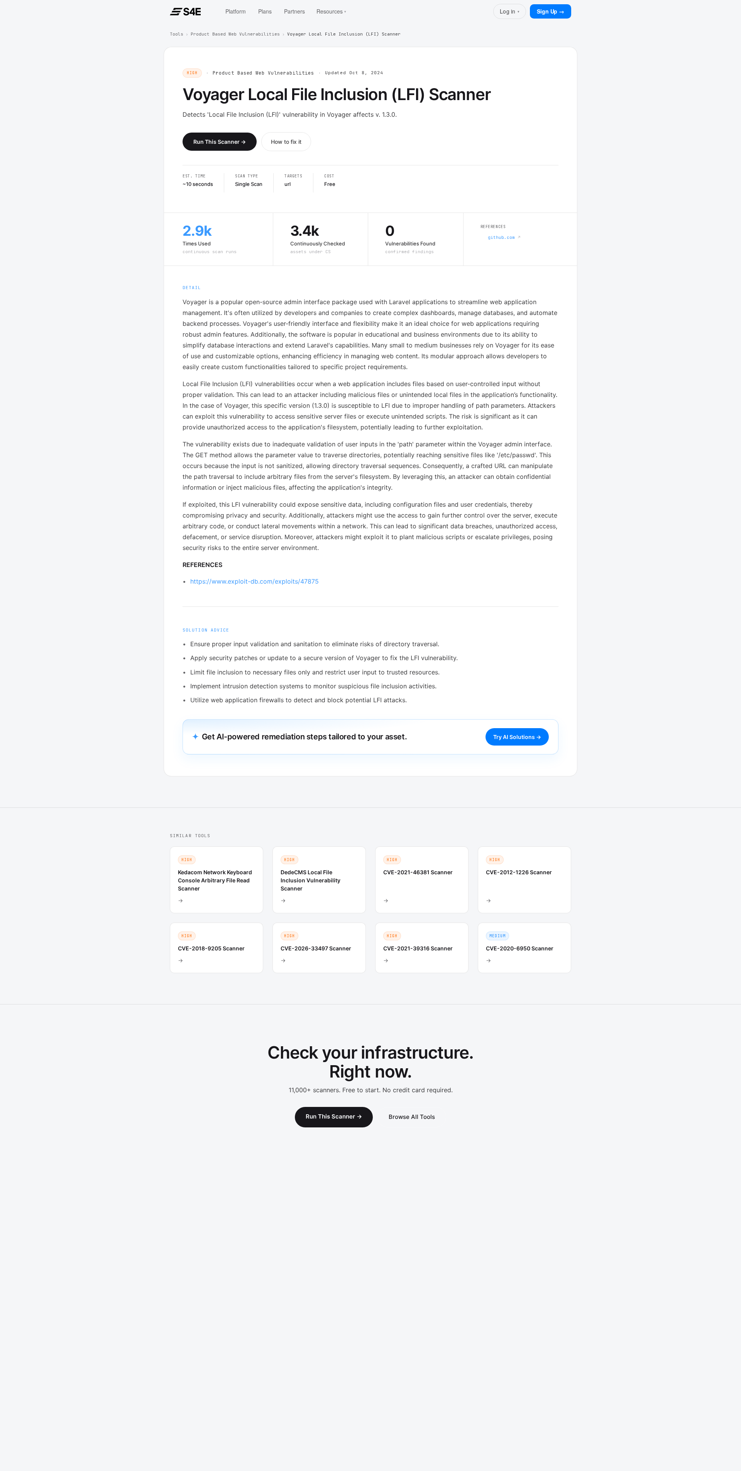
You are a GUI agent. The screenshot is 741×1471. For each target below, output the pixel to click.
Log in (509, 11)
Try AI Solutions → (517, 737)
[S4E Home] (185, 11)
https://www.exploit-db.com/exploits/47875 (254, 581)
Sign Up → (550, 11)
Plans (265, 11)
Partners (294, 11)
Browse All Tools (412, 1116)
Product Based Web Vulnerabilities (235, 34)
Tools (176, 34)
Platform (235, 11)
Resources (331, 11)
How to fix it (286, 141)
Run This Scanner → (219, 141)
